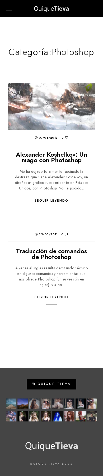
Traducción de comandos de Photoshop (51, 254)
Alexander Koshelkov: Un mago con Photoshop (51, 157)
